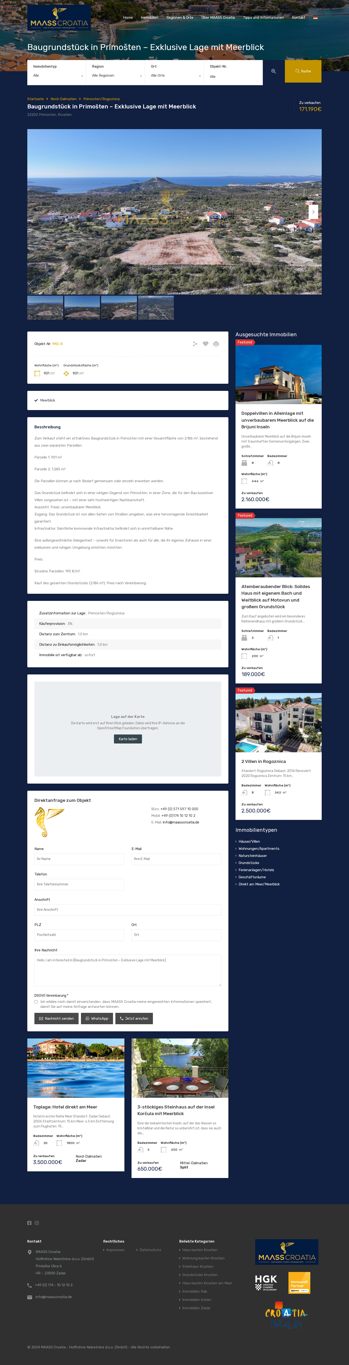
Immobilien (149, 17)
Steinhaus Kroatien (197, 1266)
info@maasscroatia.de (181, 822)
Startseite (35, 99)
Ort (154, 67)
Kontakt (298, 17)
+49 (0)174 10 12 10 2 (178, 815)
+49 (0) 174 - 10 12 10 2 (54, 1285)
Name (39, 849)
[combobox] (56, 76)
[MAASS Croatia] (59, 28)
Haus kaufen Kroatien (199, 1250)
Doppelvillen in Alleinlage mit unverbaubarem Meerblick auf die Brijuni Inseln (277, 420)
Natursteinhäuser (253, 856)
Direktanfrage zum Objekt (62, 800)
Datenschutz (150, 1250)
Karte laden (128, 739)
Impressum (115, 1250)
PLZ (37, 925)
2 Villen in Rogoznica (263, 761)
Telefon (40, 874)
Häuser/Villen (249, 841)
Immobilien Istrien (196, 1300)
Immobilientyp (45, 67)
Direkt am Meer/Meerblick (259, 884)
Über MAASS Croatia (218, 17)
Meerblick (47, 400)
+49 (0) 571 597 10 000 (179, 809)
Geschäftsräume (252, 877)
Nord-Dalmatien (64, 99)
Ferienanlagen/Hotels (256, 870)
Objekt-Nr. (218, 67)
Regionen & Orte (179, 17)
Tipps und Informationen (263, 17)
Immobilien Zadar (196, 1308)
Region (98, 67)
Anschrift (42, 900)
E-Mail (136, 849)
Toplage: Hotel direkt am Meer (65, 1107)
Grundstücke (249, 863)
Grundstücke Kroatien (200, 1275)
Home (128, 17)
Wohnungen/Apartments (259, 848)
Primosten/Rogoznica (101, 99)
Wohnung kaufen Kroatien (203, 1258)
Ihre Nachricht (45, 950)
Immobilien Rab (194, 1291)
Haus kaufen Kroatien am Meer (207, 1283)
